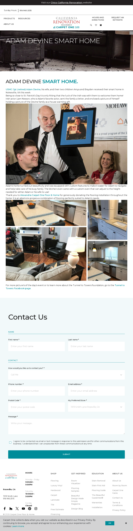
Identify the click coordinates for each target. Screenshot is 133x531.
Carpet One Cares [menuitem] (117, 491)
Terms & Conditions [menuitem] (117, 504)
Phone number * (15, 384)
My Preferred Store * (77, 400)
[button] (91, 26)
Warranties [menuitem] (97, 502)
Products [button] (9, 18)
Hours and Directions (98, 18)
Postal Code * (14, 400)
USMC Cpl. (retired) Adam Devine (23, 89)
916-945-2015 (26, 10)
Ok (109, 523)
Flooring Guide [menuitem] (99, 490)
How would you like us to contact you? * (26, 368)
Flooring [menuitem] (54, 481)
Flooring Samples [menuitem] (75, 489)
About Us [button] (9, 24)
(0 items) (101, 25)
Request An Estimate (117, 18)
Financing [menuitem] (55, 514)
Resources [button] (24, 18)
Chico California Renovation (67, 2)
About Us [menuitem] (116, 481)
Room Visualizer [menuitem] (75, 482)
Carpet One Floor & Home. (22, 514)
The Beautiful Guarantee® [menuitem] (98, 496)
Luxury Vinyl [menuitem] (56, 485)
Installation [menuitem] (97, 507)
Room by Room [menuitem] (119, 485)
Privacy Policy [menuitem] (118, 510)
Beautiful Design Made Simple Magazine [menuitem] (77, 500)
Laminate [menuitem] (55, 500)
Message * (13, 417)
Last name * (73, 340)
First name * (13, 340)
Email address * (75, 384)
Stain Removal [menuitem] (98, 481)
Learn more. (18, 526)
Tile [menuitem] (52, 505)
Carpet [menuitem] (54, 495)
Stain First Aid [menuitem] (98, 485)
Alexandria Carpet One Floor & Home (39, 195)
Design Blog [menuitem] (77, 509)
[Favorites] (96, 26)
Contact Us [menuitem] (117, 498)
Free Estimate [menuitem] (57, 509)
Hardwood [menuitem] (55, 490)
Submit (66, 454)
